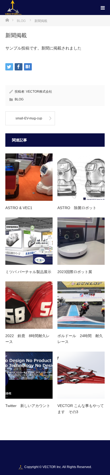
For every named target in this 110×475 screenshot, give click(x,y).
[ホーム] (7, 20)
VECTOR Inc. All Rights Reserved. (67, 467)
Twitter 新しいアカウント (27, 406)
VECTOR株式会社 (39, 91)
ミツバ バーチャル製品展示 (28, 272)
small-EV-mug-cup (28, 118)
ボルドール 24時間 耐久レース (80, 339)
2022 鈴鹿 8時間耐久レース (27, 339)
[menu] (102, 7)
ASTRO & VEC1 (18, 208)
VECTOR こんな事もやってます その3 (80, 409)
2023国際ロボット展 (74, 272)
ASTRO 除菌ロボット (76, 208)
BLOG (19, 99)
